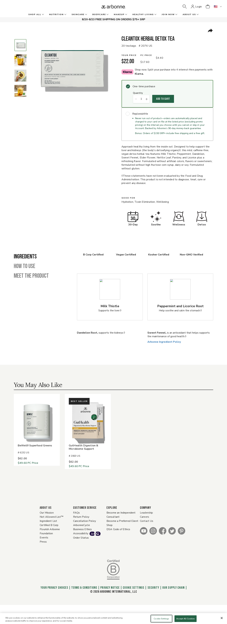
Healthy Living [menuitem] (143, 14)
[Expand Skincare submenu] (85, 14)
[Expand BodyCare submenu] (107, 14)
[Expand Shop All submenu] (42, 14)
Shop (110, 525)
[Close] (221, 618)
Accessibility (80, 533)
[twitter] (172, 530)
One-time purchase (144, 86)
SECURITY (153, 588)
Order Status (81, 538)
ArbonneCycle (81, 525)
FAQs (76, 513)
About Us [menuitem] (189, 14)
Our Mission (47, 513)
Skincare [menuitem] (78, 14)
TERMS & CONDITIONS (84, 588)
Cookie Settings (133, 588)
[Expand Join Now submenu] (176, 14)
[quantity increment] (146, 99)
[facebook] (162, 530)
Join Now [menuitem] (168, 14)
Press (43, 542)
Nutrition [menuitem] (56, 14)
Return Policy (81, 517)
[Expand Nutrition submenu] (65, 14)
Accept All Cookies (185, 618)
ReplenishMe (140, 114)
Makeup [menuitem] (119, 14)
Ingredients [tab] (25, 256)
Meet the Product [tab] (31, 276)
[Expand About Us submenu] (197, 14)
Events (44, 537)
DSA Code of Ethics (118, 529)
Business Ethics (82, 529)
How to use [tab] (24, 266)
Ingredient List (48, 521)
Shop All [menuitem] (34, 14)
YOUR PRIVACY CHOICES (54, 588)
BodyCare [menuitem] (99, 14)
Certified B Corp (49, 525)
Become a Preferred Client (122, 521)
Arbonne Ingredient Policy (164, 342)
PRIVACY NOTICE (110, 588)
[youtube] (143, 530)
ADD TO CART (163, 99)
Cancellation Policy (84, 521)
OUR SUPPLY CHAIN (173, 588)
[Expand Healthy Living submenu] (155, 14)
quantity (138, 93)
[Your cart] (208, 7)
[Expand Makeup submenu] (125, 14)
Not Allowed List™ (51, 517)
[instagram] (153, 530)
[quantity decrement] (136, 99)
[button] (185, 7)
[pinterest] (181, 530)
